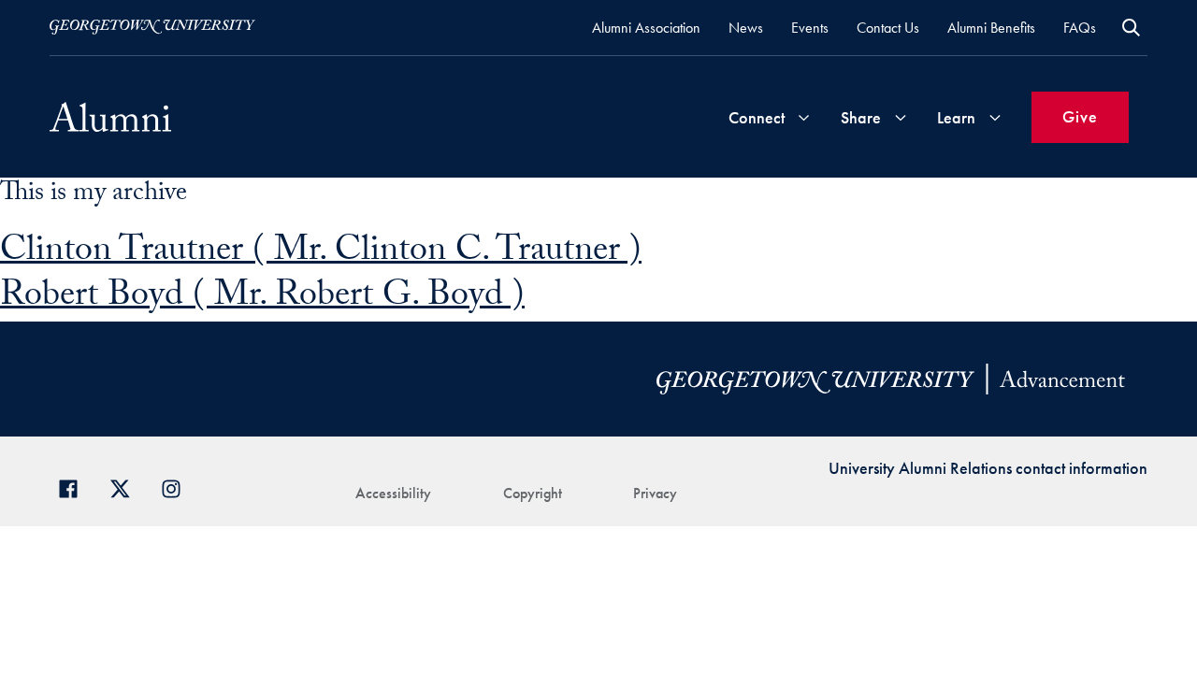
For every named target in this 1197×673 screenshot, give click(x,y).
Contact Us (888, 27)
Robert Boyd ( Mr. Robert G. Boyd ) (262, 298)
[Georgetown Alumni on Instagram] (178, 486)
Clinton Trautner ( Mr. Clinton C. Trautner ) (321, 253)
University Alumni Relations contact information (988, 468)
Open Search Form (1131, 27)
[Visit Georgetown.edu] (152, 27)
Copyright (532, 493)
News (745, 27)
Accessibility (393, 493)
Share (861, 117)
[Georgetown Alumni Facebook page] (75, 486)
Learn (956, 117)
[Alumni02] (110, 117)
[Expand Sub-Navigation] (803, 117)
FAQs (1079, 27)
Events (810, 27)
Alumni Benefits (991, 27)
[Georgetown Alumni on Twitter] (127, 486)
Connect (756, 117)
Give (1080, 116)
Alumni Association (646, 27)
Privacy (655, 493)
